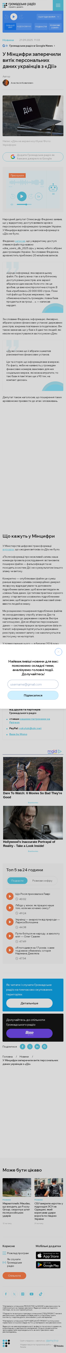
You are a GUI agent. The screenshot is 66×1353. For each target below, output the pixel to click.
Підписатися (33, 695)
